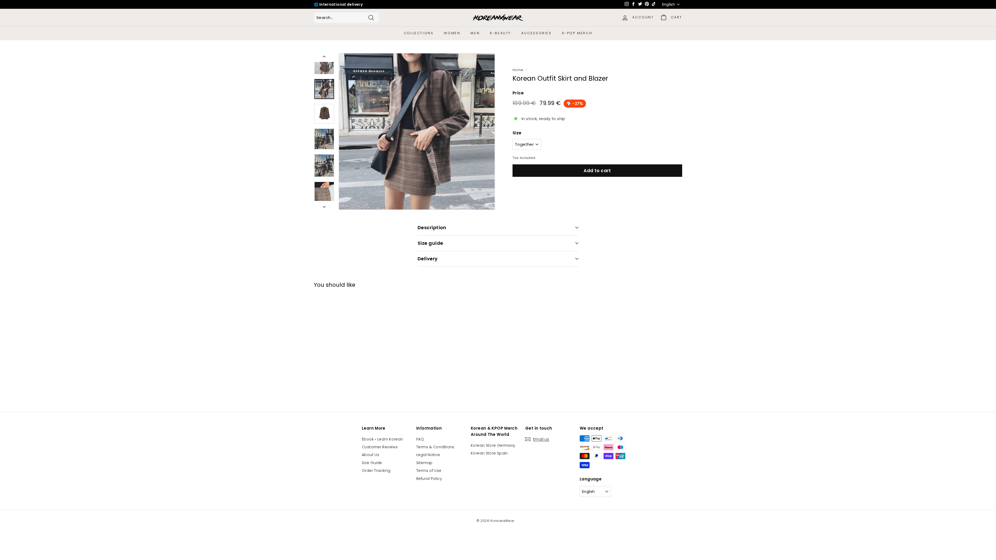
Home (518, 70)
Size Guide (372, 462)
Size (517, 133)
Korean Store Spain (489, 453)
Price (518, 93)
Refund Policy (429, 478)
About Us (370, 454)
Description (432, 227)
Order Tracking (376, 470)
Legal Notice (428, 454)
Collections (419, 33)
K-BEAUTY (500, 33)
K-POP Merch (577, 33)
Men (475, 33)
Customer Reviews (380, 447)
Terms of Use (428, 470)
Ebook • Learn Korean (382, 439)
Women (452, 33)
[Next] (324, 205)
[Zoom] (417, 131)
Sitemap (424, 462)
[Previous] (324, 57)
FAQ (420, 439)
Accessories (536, 33)
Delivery (428, 258)
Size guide (430, 243)
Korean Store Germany (493, 445)
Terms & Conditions (435, 447)
